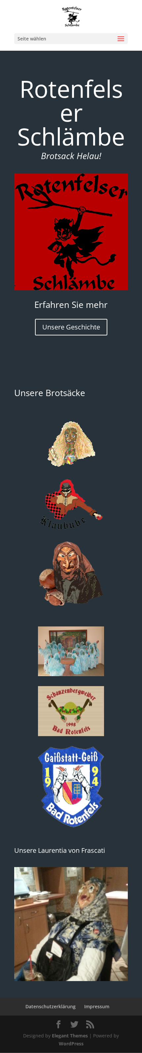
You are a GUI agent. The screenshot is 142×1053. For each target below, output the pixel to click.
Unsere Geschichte (71, 326)
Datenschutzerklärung (50, 1006)
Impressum (96, 1006)
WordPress (71, 1043)
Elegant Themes (70, 1035)
